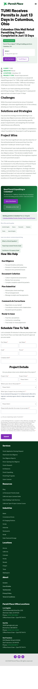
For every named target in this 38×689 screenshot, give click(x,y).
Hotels (5, 524)
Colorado (5, 555)
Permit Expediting (8, 472)
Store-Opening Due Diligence (11, 462)
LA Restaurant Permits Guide (11, 493)
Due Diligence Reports (9, 458)
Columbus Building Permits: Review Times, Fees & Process (19, 218)
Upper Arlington (12, 231)
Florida (4, 559)
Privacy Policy (7, 593)
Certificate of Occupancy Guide (10, 250)
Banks (4, 513)
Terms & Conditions (9, 597)
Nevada (5, 562)
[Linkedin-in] (22, 656)
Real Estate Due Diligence (10, 455)
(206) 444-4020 (13, 630)
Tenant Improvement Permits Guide (11, 246)
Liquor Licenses (7, 479)
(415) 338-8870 (12, 645)
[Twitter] (19, 656)
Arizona (5, 548)
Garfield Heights (5, 227)
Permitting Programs (9, 476)
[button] (35, 3)
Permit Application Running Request (13, 451)
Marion (14, 227)
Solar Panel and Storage (9, 538)
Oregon (5, 566)
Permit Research (7, 465)
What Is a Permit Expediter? (9, 241)
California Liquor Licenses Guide (12, 496)
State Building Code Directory (11, 500)
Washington (6, 573)
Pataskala (28, 227)
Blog (4, 489)
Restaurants (6, 531)
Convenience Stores (8, 517)
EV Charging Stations (9, 520)
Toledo (3, 231)
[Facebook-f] (15, 656)
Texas (4, 569)
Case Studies (7, 586)
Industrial (5, 527)
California (5, 551)
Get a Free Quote (9, 59)
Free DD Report (23, 59)
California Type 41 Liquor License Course (14, 503)
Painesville (20, 227)
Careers (5, 583)
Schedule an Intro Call (12, 207)
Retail (4, 534)
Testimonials (7, 590)
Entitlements (6, 469)
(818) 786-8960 (12, 615)
